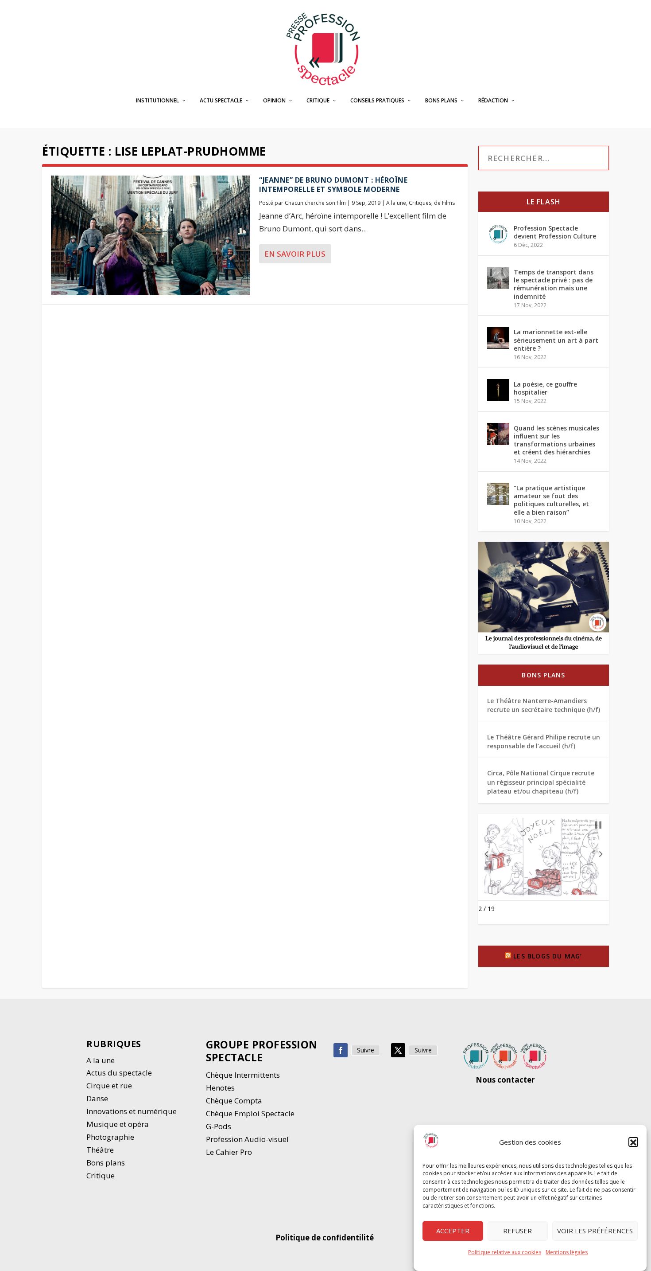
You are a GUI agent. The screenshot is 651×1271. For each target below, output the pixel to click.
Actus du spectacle (119, 1073)
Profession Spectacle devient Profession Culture (555, 232)
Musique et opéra (117, 1124)
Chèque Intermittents (243, 1075)
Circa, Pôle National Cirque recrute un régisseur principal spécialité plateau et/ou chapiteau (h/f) (540, 782)
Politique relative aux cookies (504, 1252)
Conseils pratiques (377, 100)
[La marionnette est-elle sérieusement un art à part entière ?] (498, 338)
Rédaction (493, 100)
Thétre (101, 1150)
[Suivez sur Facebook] (340, 1050)
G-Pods (218, 1126)
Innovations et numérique (131, 1111)
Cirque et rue (109, 1085)
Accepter (452, 1231)
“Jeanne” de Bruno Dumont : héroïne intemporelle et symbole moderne (333, 184)
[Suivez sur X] (398, 1050)
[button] (633, 1142)
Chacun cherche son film (315, 203)
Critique (317, 100)
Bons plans (441, 100)
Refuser (517, 1231)
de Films (444, 203)
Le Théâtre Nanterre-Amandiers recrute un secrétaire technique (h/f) (543, 705)
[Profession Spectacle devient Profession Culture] (498, 234)
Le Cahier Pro (229, 1152)
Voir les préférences (595, 1231)
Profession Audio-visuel (247, 1139)
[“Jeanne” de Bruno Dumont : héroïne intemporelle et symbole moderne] (150, 235)
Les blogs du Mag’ (547, 956)
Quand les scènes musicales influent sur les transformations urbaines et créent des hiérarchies (556, 440)
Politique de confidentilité (325, 1237)
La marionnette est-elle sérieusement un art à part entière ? (556, 340)
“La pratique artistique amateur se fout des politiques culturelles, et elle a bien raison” (551, 500)
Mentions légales (567, 1252)
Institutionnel (157, 100)
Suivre (365, 1050)
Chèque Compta (234, 1100)
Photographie (110, 1137)
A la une (396, 203)
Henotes (220, 1088)
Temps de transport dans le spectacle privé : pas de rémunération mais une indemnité (553, 284)
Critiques (420, 203)
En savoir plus (295, 254)
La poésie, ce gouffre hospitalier (545, 388)
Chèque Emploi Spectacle (250, 1113)
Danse (98, 1098)
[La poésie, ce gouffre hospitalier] (498, 390)
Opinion (274, 100)
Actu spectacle (221, 100)
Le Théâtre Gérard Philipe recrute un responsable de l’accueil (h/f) (543, 741)
